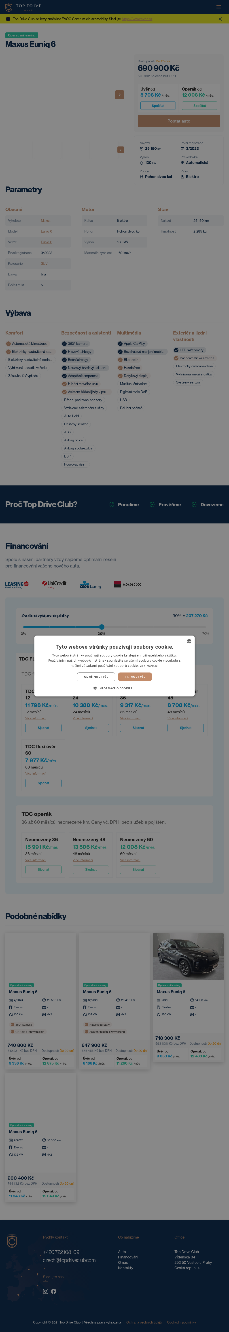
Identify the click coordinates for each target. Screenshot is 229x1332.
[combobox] (189, 641)
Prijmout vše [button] (135, 677)
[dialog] (114, 666)
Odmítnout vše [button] (96, 677)
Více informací (149, 665)
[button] (114, 688)
